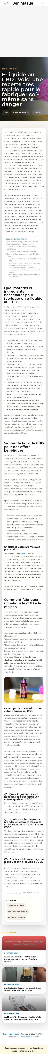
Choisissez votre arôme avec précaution (22, 251)
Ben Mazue (22, 3)
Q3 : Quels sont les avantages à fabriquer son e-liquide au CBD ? (24, 276)
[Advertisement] (24, 32)
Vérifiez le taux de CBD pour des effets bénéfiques (22, 248)
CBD (6, 113)
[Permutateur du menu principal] (43, 3)
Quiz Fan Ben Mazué (11, 1034)
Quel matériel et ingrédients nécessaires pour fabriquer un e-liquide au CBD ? (22, 243)
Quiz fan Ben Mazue (17, 911)
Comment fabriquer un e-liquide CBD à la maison (23, 255)
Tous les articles (16, 905)
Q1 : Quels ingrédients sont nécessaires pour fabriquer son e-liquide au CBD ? (24, 264)
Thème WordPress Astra (29, 1037)
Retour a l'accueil (16, 917)
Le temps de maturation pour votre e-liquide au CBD (25, 260)
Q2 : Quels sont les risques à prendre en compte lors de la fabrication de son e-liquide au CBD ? (25, 270)
